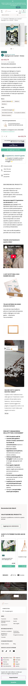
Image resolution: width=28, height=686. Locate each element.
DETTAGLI (9, 566)
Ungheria (18, 657)
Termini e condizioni (6, 631)
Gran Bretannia (7, 666)
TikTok (6, 413)
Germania (5, 664)
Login (16, 11)
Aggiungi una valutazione (11, 526)
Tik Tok (14, 575)
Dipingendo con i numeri (10, 204)
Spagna (17, 664)
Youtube (22, 575)
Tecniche (3, 619)
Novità (15, 621)
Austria (17, 666)
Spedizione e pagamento (9, 131)
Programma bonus (18, 635)
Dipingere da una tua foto (5, 621)
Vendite (15, 619)
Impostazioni (13, 677)
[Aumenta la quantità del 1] (6, 136)
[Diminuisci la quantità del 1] (2, 136)
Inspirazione (4, 624)
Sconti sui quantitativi (16, 632)
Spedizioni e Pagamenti (4, 634)
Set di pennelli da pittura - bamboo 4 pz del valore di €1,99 (15, 124)
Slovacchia (6, 660)
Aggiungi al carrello (14, 150)
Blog (14, 643)
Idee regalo (16, 623)
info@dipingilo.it (9, 611)
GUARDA (18, 7)
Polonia (5, 662)
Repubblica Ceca (7, 657)
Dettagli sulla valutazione (8, 64)
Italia (17, 662)
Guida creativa (5, 643)
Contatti (3, 637)
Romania (18, 660)
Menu (2, 12)
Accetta (13, 682)
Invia (16, 596)
